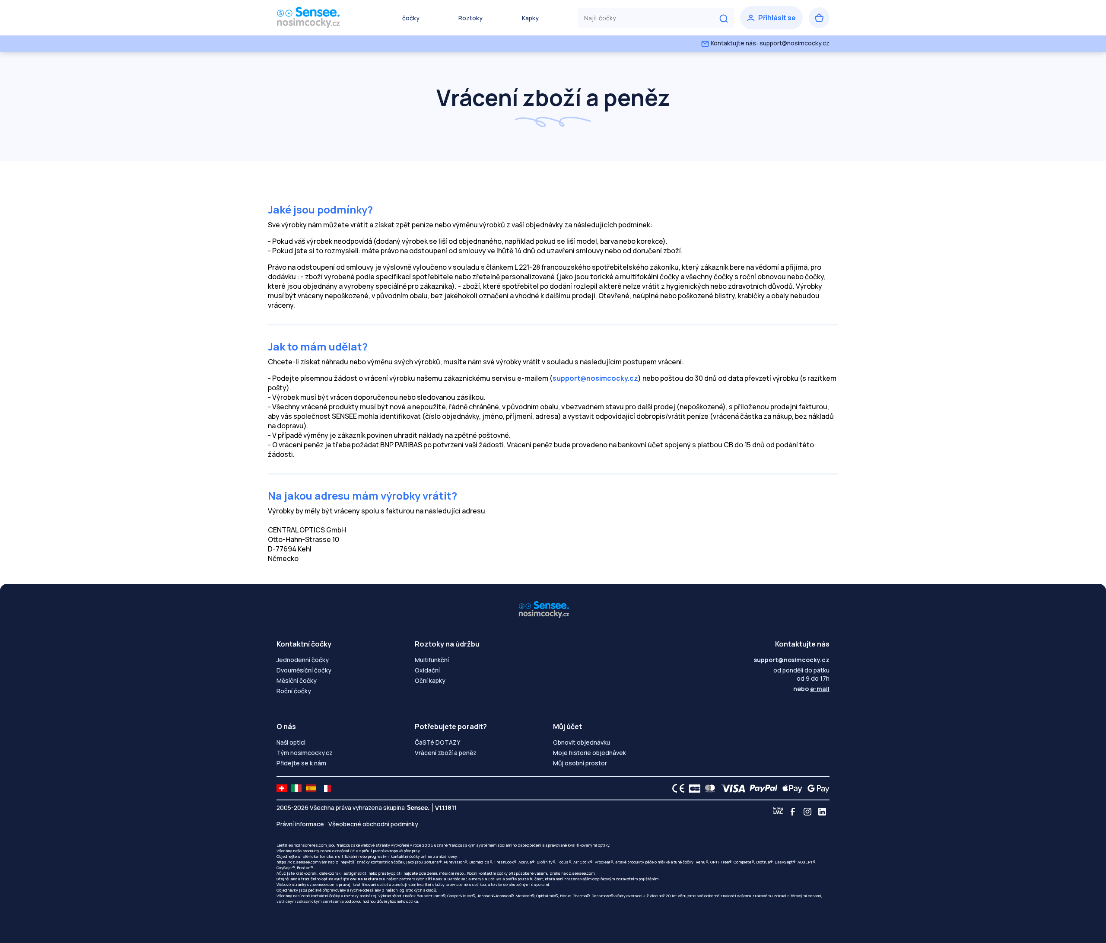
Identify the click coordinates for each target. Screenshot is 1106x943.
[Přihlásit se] (771, 17)
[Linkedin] (822, 811)
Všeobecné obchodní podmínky (373, 824)
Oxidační (427, 670)
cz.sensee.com (580, 873)
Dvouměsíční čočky (303, 670)
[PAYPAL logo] (761, 788)
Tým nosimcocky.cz (304, 753)
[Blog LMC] (778, 811)
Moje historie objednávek (589, 753)
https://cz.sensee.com (297, 862)
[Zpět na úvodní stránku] (319, 18)
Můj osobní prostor (580, 763)
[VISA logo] (730, 788)
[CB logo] (692, 788)
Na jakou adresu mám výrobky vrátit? (362, 495)
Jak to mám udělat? (318, 346)
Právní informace (300, 824)
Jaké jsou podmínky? (320, 209)
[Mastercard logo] (708, 788)
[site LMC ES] (311, 788)
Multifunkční (432, 660)
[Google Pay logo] (816, 788)
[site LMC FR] (326, 788)
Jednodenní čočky (302, 660)
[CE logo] (676, 788)
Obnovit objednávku (581, 742)
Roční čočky (293, 691)
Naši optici (290, 742)
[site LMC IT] (296, 788)
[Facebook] (793, 811)
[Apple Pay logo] (790, 788)
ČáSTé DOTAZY (437, 742)
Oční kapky (430, 680)
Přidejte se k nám (301, 763)
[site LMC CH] (281, 788)
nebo (811, 689)
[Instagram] (807, 811)
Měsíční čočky (296, 680)
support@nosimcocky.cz (595, 378)
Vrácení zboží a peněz (446, 753)
